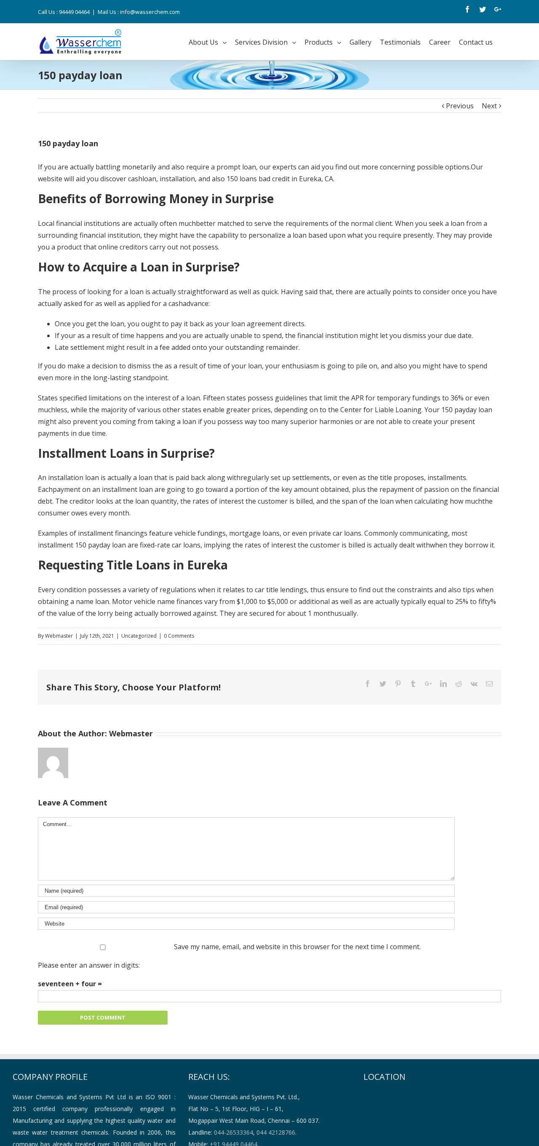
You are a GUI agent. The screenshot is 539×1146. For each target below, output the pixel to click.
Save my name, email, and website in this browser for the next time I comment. (297, 946)
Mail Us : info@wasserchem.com (139, 12)
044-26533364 (233, 1132)
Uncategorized (139, 635)
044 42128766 (275, 1132)
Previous (460, 105)
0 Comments (179, 635)
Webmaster (59, 635)
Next (489, 105)
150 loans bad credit (258, 178)
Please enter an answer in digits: (89, 965)
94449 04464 (74, 12)
